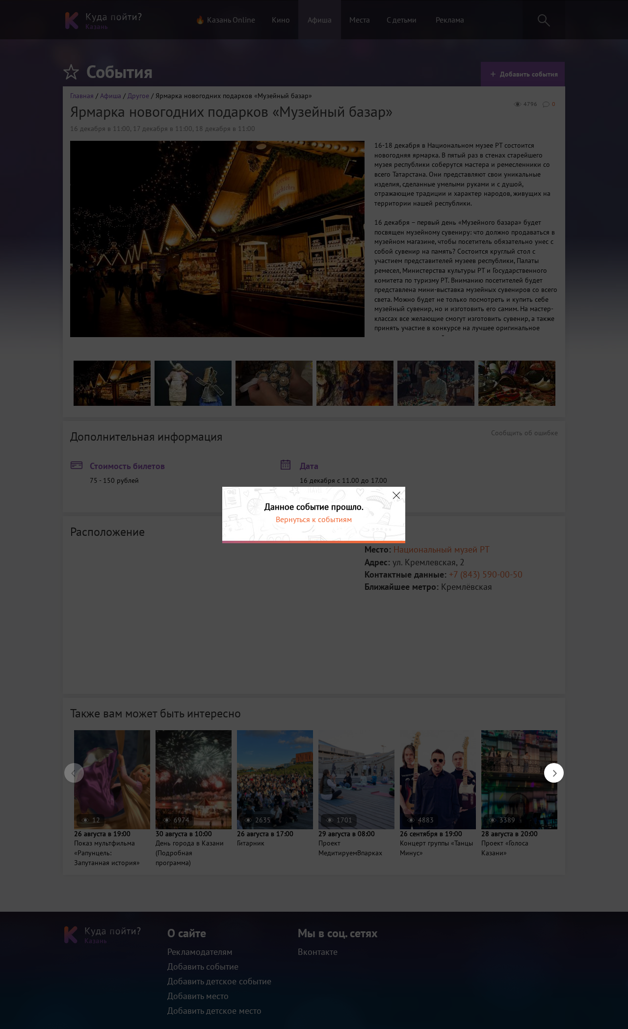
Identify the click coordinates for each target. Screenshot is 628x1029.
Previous (69, 768)
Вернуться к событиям (314, 519)
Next (549, 768)
